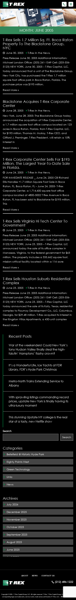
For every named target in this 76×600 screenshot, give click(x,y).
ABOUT (24, 576)
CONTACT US (48, 576)
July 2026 (12, 504)
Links (9, 477)
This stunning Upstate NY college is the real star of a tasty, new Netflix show (38, 419)
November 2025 (17, 519)
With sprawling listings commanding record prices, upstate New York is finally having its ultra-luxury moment (39, 401)
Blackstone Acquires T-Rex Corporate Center (36, 103)
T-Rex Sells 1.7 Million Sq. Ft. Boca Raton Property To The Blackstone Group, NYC (38, 44)
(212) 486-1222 (63, 581)
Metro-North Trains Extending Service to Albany (36, 383)
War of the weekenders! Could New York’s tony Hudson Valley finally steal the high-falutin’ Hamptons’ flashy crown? (38, 349)
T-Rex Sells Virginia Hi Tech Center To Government (35, 223)
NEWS (35, 576)
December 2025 (17, 512)
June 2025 (13, 549)
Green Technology (18, 469)
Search (7, 431)
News (10, 484)
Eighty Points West (18, 462)
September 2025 (17, 534)
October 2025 (15, 527)
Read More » (11, 90)
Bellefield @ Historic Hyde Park (25, 454)
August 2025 (14, 542)
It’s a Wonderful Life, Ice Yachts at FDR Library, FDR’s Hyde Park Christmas (35, 367)
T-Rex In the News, (39, 53)
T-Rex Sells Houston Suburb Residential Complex (36, 281)
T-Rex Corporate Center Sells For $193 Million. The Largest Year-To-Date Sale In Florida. (36, 163)
